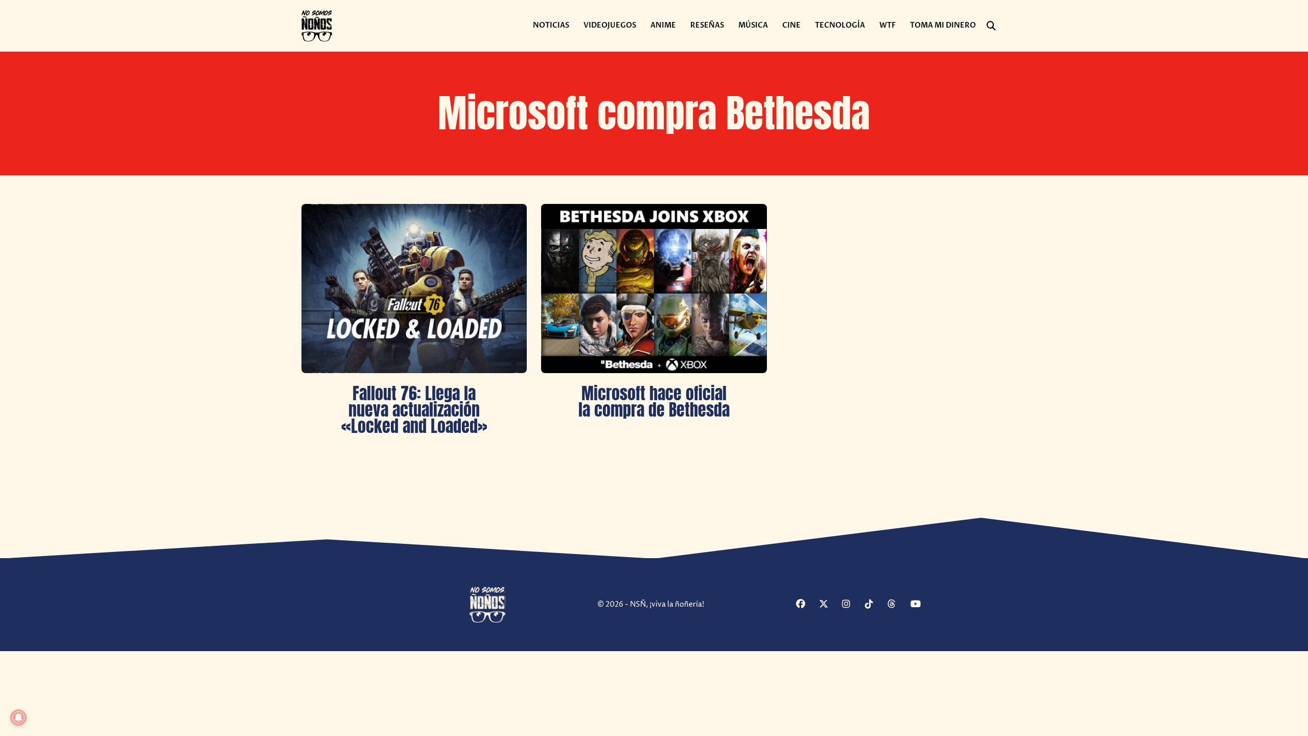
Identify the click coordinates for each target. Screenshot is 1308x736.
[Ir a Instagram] (852, 605)
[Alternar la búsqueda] (991, 26)
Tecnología (840, 25)
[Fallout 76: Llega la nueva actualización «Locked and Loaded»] (414, 288)
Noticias (551, 25)
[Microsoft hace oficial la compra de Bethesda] (653, 288)
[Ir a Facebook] (806, 605)
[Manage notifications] (18, 717)
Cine (791, 25)
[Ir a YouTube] (920, 605)
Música (753, 25)
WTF (887, 25)
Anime (663, 25)
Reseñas (707, 25)
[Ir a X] (829, 605)
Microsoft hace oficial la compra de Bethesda (654, 401)
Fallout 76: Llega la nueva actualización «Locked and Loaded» (414, 410)
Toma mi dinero (943, 25)
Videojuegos (609, 25)
